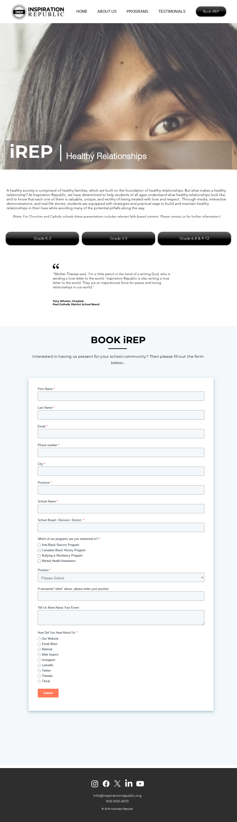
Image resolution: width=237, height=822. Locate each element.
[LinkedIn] (128, 783)
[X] (117, 783)
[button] (139, 11)
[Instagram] (94, 783)
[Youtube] (140, 783)
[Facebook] (106, 783)
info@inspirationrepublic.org (117, 796)
